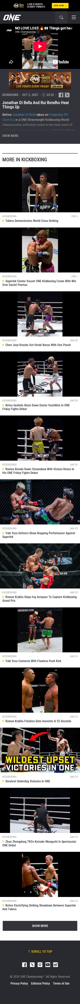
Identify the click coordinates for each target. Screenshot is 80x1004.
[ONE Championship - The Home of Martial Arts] (11, 17)
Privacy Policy (19, 983)
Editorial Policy (40, 983)
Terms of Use (61, 983)
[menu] (74, 17)
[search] (61, 17)
